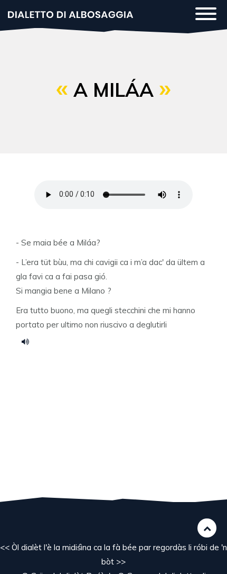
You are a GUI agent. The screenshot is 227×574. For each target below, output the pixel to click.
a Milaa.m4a (29, 341)
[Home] (70, 13)
